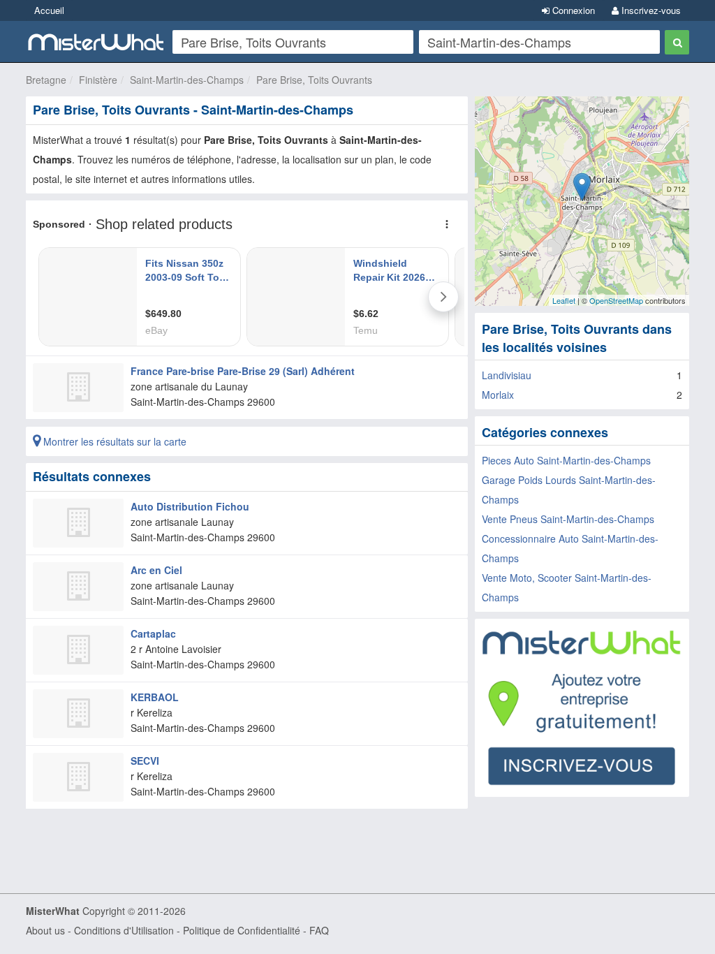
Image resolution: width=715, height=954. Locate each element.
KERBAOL (155, 697)
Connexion (572, 10)
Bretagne (46, 80)
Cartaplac (153, 633)
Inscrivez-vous (650, 10)
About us (45, 930)
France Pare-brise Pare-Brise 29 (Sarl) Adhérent (243, 371)
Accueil (49, 10)
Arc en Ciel (156, 570)
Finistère (98, 80)
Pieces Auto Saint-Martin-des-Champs (566, 460)
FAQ (319, 930)
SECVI (145, 761)
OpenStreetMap (616, 300)
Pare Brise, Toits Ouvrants (314, 80)
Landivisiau (506, 375)
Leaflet (563, 300)
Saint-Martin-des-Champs (187, 80)
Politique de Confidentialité (241, 930)
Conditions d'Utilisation (124, 930)
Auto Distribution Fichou (190, 506)
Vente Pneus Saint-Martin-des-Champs (568, 519)
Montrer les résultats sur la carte (113, 441)
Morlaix (498, 395)
